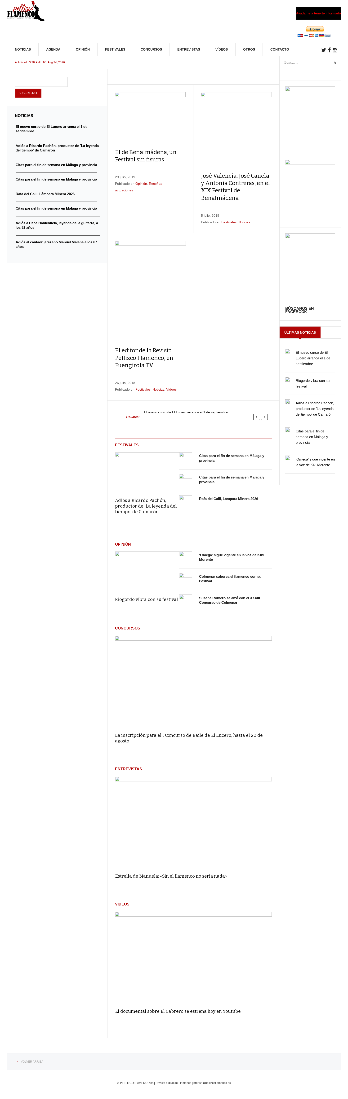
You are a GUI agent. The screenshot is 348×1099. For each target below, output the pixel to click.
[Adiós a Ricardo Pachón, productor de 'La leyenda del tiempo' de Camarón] (147, 471)
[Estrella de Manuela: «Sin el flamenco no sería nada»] (193, 823)
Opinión (83, 49)
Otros (249, 49)
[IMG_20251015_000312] (310, 90)
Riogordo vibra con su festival (146, 599)
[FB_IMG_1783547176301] (310, 237)
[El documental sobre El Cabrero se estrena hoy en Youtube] (193, 958)
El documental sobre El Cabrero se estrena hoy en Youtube (178, 1011)
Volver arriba (32, 1061)
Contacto (279, 49)
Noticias (23, 49)
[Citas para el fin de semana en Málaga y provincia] (185, 458)
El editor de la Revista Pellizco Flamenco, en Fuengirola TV (144, 357)
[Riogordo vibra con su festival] (147, 571)
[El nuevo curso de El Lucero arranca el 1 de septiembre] (287, 351)
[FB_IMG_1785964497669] (310, 163)
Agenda (53, 49)
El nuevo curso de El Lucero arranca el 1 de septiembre (186, 412)
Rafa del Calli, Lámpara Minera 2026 (228, 499)
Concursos (151, 49)
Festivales (115, 49)
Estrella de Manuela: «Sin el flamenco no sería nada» (171, 876)
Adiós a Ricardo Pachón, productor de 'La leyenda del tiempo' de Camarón (146, 506)
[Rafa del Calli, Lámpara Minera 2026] (185, 501)
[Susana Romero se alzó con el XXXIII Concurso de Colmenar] (185, 601)
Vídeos (221, 49)
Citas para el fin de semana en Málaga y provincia (312, 436)
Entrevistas (188, 49)
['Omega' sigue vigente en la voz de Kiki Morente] (185, 558)
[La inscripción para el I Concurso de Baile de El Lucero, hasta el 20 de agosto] (193, 682)
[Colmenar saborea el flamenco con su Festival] (185, 579)
